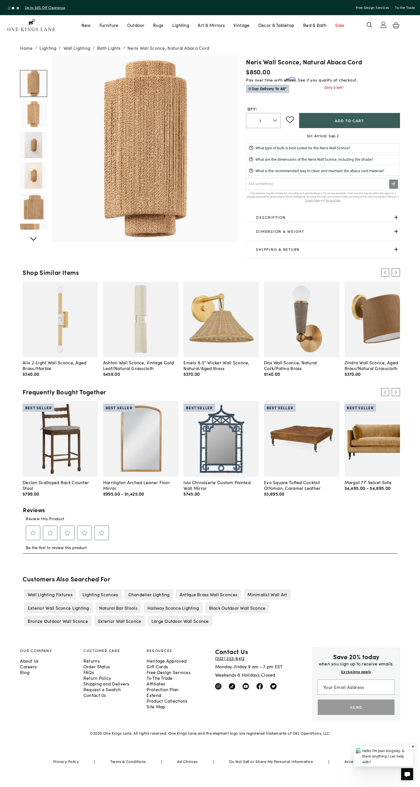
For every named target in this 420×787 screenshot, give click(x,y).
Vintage (241, 25)
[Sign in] (383, 25)
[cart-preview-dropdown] (396, 25)
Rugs (158, 25)
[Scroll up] (33, 236)
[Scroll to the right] (396, 273)
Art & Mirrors (211, 25)
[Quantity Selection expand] (276, 120)
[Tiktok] (233, 685)
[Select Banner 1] (13, 8)
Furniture (108, 25)
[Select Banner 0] (9, 8)
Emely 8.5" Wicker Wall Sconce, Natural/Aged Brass (216, 365)
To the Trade (405, 7)
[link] (323, 217)
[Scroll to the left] (385, 273)
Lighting (180, 25)
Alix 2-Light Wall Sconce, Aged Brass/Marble (54, 365)
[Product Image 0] (33, 83)
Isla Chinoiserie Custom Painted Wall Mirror (217, 485)
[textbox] (263, 120)
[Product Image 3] (33, 175)
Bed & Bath (315, 25)
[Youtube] (247, 685)
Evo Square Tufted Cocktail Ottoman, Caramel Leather (292, 485)
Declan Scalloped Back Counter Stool (56, 485)
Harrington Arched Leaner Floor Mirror (136, 485)
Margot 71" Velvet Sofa (368, 482)
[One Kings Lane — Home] (31, 25)
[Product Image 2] (33, 145)
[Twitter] (274, 685)
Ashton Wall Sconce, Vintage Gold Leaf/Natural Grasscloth (138, 365)
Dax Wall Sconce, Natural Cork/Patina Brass (290, 365)
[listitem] (50, 594)
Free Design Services (372, 7)
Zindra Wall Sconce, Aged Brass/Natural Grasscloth (371, 365)
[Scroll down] (33, 61)
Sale (339, 25)
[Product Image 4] (33, 206)
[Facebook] (261, 685)
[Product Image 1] (33, 114)
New (86, 25)
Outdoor (136, 25)
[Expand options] (396, 217)
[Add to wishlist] (290, 120)
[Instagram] (219, 685)
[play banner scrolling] (18, 8)
